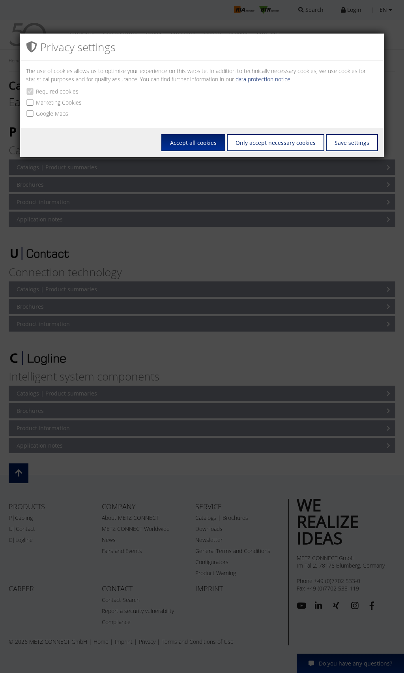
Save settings (352, 142)
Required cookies (57, 91)
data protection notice (263, 79)
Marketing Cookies (59, 102)
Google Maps (52, 113)
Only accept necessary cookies (276, 142)
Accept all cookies (193, 142)
